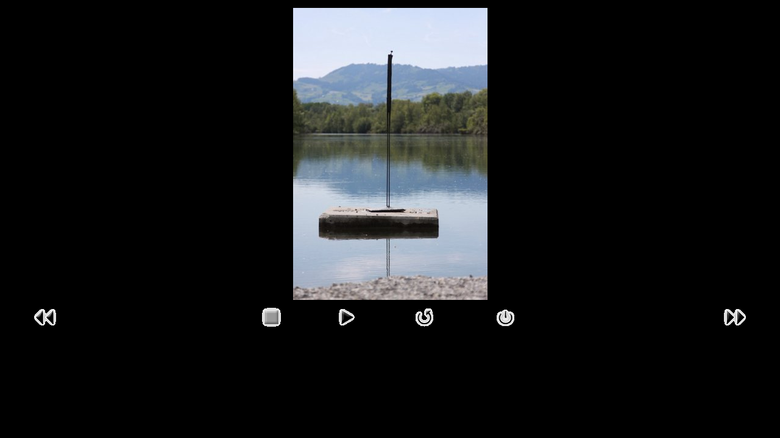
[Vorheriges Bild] (45, 329)
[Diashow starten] (346, 329)
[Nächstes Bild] (735, 329)
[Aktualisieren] (425, 329)
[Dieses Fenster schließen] (506, 329)
